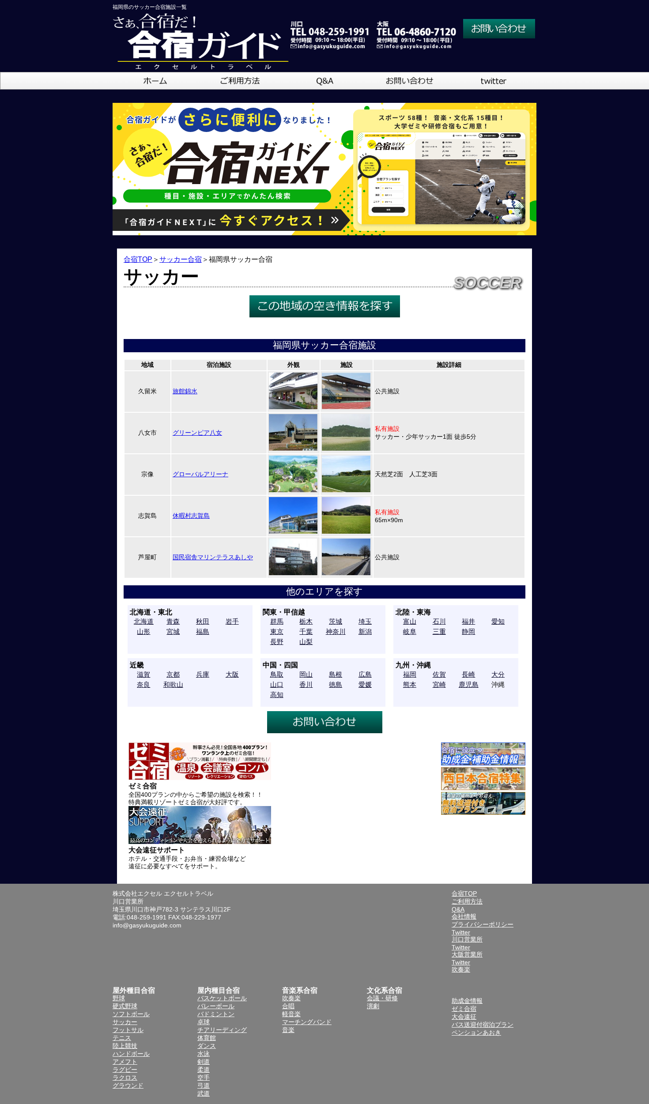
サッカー (125, 1021)
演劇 (373, 1006)
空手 (203, 1077)
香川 (306, 684)
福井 (468, 621)
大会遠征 (464, 1016)
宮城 (173, 631)
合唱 (288, 1006)
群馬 (276, 621)
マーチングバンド (307, 1021)
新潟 (365, 631)
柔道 (203, 1069)
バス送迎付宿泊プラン (482, 1024)
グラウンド (128, 1085)
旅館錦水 (185, 391)
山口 (276, 684)
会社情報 (464, 916)
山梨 (306, 641)
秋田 (202, 621)
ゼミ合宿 (464, 1008)
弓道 (203, 1085)
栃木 (306, 621)
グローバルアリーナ (200, 474)
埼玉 (365, 621)
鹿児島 (469, 684)
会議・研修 (382, 998)
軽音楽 (291, 1013)
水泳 (203, 1053)
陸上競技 (125, 1045)
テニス (122, 1037)
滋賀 (143, 674)
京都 (173, 674)
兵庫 (202, 674)
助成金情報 (467, 1000)
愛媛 (365, 684)
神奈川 (336, 631)
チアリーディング (222, 1029)
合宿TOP (138, 259)
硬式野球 (125, 1006)
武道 (203, 1093)
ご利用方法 (467, 901)
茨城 (335, 621)
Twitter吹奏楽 (461, 966)
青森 (173, 621)
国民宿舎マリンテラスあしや (213, 557)
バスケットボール (222, 998)
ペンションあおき (476, 1032)
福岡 (409, 674)
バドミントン (215, 1013)
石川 (439, 621)
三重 (439, 631)
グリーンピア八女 (197, 432)
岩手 (232, 621)
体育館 (206, 1037)
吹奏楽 (291, 998)
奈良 (143, 684)
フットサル (128, 1029)
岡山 (306, 674)
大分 (498, 674)
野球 (119, 998)
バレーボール (215, 1006)
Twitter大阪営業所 (467, 951)
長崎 (468, 674)
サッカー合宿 (180, 259)
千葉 (306, 631)
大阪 (232, 674)
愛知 (498, 621)
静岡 (468, 631)
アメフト (125, 1061)
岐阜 (409, 631)
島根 (335, 674)
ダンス (206, 1045)
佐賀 (439, 674)
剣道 (203, 1061)
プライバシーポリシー (482, 924)
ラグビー (125, 1069)
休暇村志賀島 (191, 515)
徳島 (335, 684)
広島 (365, 674)
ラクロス (125, 1077)
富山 (409, 621)
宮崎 (439, 684)
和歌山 (173, 684)
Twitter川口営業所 (467, 936)
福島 (202, 631)
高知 (276, 694)
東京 (276, 631)
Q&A (458, 909)
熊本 (409, 684)
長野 (276, 641)
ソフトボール (131, 1013)
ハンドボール (131, 1053)
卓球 (203, 1021)
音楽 (288, 1029)
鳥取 (276, 674)
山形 (143, 631)
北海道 (144, 621)
